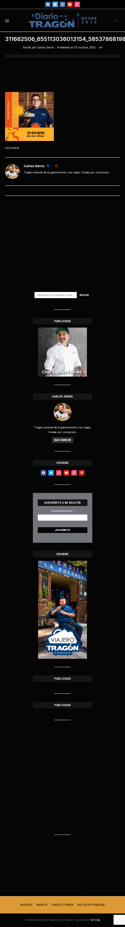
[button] (7, 21)
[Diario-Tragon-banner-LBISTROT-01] (62, 329)
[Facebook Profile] (48, 166)
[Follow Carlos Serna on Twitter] (52, 166)
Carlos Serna (45, 47)
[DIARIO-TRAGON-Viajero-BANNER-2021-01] (62, 562)
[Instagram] (56, 166)
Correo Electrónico (62, 511)
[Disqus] (62, 241)
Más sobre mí (62, 440)
